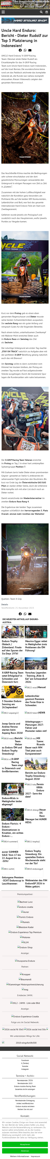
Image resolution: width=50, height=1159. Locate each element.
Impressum (35, 1156)
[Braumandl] (25, 979)
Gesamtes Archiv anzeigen (25, 1089)
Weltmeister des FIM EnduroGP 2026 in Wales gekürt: (36, 883)
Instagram (25, 1069)
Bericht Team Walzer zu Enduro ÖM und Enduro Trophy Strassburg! (12, 746)
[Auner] (25, 911)
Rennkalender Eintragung (25, 1100)
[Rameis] (25, 921)
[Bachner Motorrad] (25, 901)
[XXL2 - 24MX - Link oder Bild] (25, 1002)
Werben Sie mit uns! (25, 1109)
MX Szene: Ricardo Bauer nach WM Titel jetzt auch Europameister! (35, 746)
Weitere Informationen (19, 1156)
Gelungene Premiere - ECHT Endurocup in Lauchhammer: (13, 880)
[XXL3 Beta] (25, 1016)
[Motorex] (25, 937)
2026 (25, 1080)
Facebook (25, 1060)
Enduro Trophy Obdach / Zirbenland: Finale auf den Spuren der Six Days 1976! (12, 647)
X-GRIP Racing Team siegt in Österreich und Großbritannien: (12, 765)
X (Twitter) (25, 1063)
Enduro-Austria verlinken (25, 1106)
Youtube (25, 1066)
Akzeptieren (25, 1144)
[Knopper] (25, 974)
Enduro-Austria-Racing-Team (25, 1086)
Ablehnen (25, 1151)
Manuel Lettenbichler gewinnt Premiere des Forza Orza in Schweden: (35, 696)
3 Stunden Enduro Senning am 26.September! (11, 704)
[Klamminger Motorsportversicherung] (25, 984)
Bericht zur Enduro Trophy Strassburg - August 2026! (35, 776)
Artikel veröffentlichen (25, 1103)
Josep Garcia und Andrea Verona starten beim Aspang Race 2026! (12, 728)
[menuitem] (47, 11)
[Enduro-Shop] (25, 947)
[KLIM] (25, 942)
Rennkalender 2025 (25, 1083)
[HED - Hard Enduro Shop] (25, 20)
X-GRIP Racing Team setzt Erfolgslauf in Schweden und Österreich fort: (12, 677)
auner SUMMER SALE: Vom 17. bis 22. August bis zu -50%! (11, 856)
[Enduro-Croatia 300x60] (25, 906)
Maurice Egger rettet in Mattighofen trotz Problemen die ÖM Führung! (36, 646)
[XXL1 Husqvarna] (25, 960)
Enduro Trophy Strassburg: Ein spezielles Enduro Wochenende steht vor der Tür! (35, 857)
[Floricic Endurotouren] (25, 916)
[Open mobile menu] (3, 12)
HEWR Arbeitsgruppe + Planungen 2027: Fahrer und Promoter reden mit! (36, 722)
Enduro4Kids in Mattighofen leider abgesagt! (12, 801)
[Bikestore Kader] (25, 926)
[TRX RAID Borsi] (25, 989)
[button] (20, 50)
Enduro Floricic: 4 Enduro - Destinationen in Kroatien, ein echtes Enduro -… (12, 830)
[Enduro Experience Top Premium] (25, 932)
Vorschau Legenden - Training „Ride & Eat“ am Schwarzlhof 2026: (36, 677)
